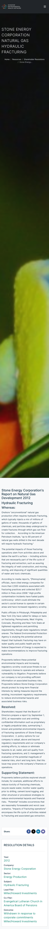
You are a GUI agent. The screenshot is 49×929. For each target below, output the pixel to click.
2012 (7, 860)
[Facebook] (29, 831)
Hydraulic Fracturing (16, 885)
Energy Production (15, 876)
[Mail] (43, 831)
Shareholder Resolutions (34, 59)
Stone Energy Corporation (20, 868)
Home (7, 59)
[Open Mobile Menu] (45, 7)
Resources (16, 59)
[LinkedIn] (38, 831)
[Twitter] (33, 831)
